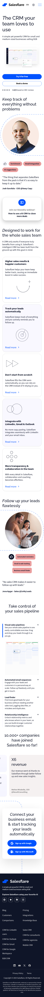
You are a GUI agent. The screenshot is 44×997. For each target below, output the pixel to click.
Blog (4, 910)
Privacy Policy (18, 973)
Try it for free (22, 76)
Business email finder (22, 570)
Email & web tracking (22, 563)
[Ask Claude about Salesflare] (17, 900)
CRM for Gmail (8, 944)
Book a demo (22, 83)
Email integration (32, 163)
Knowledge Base (30, 920)
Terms (29, 973)
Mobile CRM (28, 945)
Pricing (26, 910)
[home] (13, 5)
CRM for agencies (30, 940)
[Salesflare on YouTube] (19, 965)
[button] (39, 5)
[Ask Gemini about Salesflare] (11, 900)
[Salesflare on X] (24, 965)
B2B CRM (6, 958)
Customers (7, 915)
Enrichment (15, 163)
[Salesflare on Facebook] (29, 965)
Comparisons (8, 920)
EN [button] (27, 4)
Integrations (28, 915)
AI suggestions (10, 169)
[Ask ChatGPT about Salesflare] (4, 900)
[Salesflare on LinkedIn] (14, 965)
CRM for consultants (31, 935)
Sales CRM (27, 930)
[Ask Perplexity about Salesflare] (23, 900)
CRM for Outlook (9, 939)
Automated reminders (25, 557)
